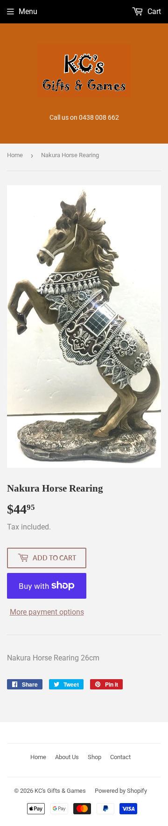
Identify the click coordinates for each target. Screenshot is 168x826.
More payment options (47, 612)
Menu (28, 11)
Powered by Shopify (121, 790)
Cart (153, 11)
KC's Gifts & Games (60, 790)
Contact (120, 757)
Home (15, 155)
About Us (67, 757)
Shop (94, 757)
